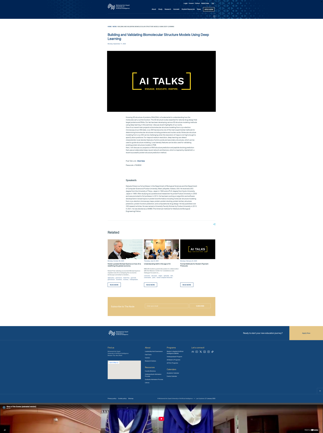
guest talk (133, 277)
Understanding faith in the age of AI (157, 264)
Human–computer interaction (165, 277)
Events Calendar (172, 376)
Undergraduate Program (174, 356)
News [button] (199, 9)
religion (160, 275)
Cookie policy (122, 398)
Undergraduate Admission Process (153, 375)
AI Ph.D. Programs (172, 363)
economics (119, 279)
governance (119, 277)
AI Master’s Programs (173, 360)
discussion (154, 275)
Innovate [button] (176, 9)
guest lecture (111, 279)
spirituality (166, 275)
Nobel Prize (126, 277)
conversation (147, 277)
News (115, 26)
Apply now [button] (209, 9)
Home (110, 26)
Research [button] (168, 9)
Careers (191, 3)
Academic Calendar (173, 373)
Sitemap (130, 398)
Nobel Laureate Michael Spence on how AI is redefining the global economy (124, 265)
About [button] (154, 9)
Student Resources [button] (188, 9)
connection (147, 275)
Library (147, 382)
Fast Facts (148, 354)
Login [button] (185, 3)
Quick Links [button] (205, 3)
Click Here (141, 161)
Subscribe (200, 306)
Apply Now (306, 333)
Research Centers (150, 361)
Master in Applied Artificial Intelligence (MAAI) (175, 352)
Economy (126, 279)
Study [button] (160, 9)
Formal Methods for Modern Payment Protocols (194, 265)
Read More (114, 285)
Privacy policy (112, 398)
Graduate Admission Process (154, 379)
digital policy (111, 277)
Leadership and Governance (154, 351)
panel (154, 277)
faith (171, 275)
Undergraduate (134, 279)
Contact (197, 3)
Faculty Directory (150, 371)
